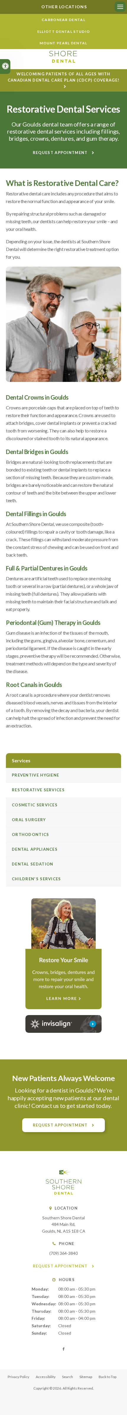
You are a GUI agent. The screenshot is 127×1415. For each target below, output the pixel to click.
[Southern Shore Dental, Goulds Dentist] (63, 1192)
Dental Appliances (35, 849)
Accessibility (46, 1377)
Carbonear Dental (63, 19)
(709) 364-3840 (63, 1253)
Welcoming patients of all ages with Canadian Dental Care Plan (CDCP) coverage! (64, 77)
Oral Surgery (29, 819)
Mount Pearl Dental (63, 43)
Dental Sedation (32, 864)
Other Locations (63, 6)
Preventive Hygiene (35, 775)
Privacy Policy (18, 1377)
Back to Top (107, 1377)
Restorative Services (38, 789)
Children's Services (36, 878)
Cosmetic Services (35, 805)
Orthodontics (30, 834)
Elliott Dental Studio (63, 31)
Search (67, 1377)
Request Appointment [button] (61, 152)
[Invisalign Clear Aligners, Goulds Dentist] (63, 1024)
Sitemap (85, 1377)
